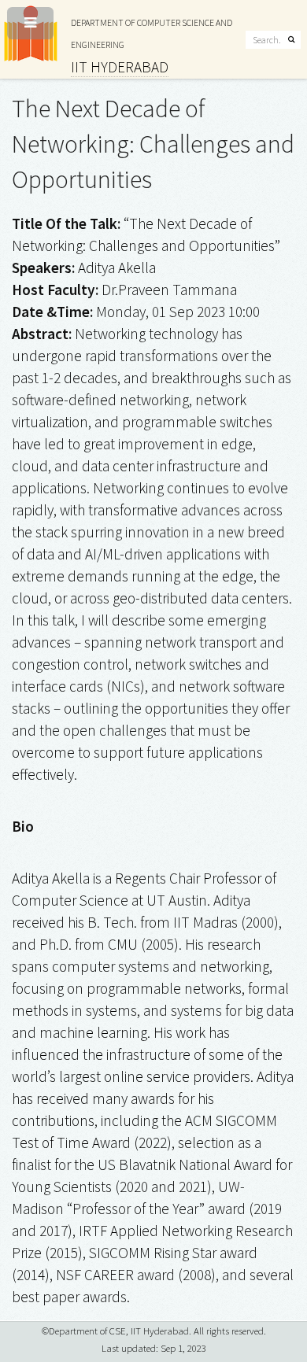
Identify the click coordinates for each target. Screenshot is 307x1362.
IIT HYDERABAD (119, 66)
